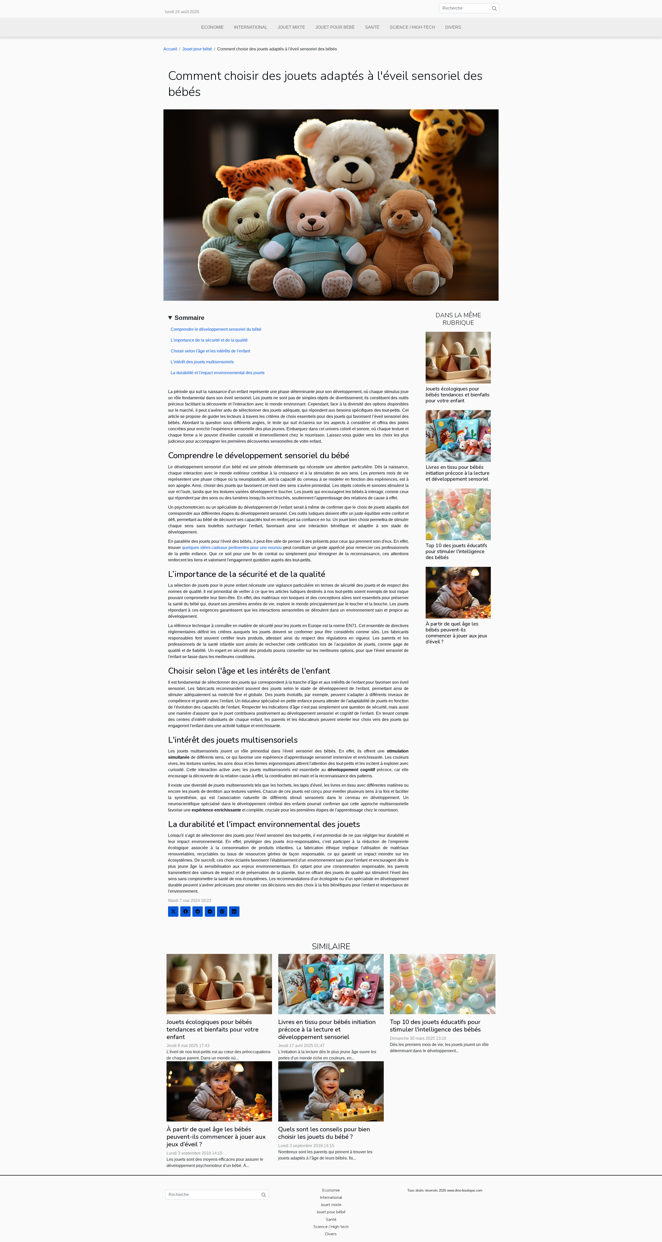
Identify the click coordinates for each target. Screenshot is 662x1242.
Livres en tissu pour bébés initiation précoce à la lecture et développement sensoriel (458, 473)
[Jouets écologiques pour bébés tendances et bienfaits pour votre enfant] (458, 357)
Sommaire (189, 317)
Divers (453, 27)
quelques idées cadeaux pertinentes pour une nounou (232, 547)
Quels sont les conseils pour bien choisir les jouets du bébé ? (324, 1133)
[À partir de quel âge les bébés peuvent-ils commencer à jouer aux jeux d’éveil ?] (458, 592)
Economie (212, 27)
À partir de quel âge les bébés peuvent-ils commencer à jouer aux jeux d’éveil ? (456, 633)
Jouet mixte (291, 27)
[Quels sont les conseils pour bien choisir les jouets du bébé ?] (331, 1091)
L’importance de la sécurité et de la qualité (209, 340)
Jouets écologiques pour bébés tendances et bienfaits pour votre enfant (458, 395)
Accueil (170, 49)
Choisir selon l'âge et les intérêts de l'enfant (210, 351)
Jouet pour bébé (335, 27)
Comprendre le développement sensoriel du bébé (216, 329)
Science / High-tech (412, 27)
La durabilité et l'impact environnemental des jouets (218, 373)
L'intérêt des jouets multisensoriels (202, 362)
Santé (372, 27)
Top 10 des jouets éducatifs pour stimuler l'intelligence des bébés (456, 551)
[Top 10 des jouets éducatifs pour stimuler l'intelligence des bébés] (458, 514)
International (250, 27)
